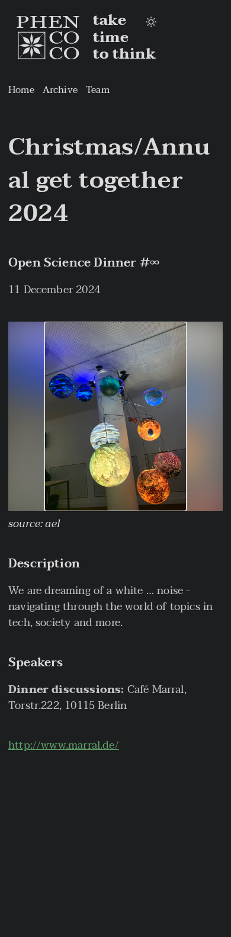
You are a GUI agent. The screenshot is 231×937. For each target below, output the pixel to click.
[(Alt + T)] (151, 22)
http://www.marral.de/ (63, 745)
